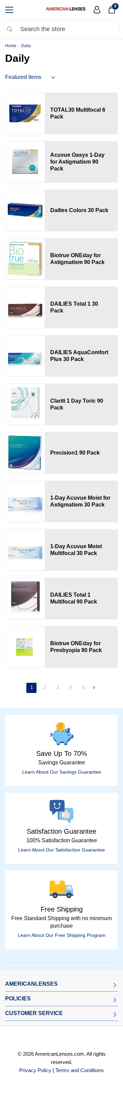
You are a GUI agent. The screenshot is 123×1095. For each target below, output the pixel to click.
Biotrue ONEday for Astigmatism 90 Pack (77, 258)
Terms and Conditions (79, 1070)
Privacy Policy (35, 1070)
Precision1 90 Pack (75, 453)
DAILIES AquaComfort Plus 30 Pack (79, 355)
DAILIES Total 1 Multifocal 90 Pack (73, 598)
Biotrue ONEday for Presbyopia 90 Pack (76, 646)
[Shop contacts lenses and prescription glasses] (65, 10)
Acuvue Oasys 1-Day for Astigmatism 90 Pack (77, 161)
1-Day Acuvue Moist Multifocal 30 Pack (76, 549)
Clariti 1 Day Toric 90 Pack (76, 404)
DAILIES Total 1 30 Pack (74, 307)
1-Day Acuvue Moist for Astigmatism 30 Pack (80, 501)
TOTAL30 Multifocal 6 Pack (77, 113)
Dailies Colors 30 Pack (79, 210)
